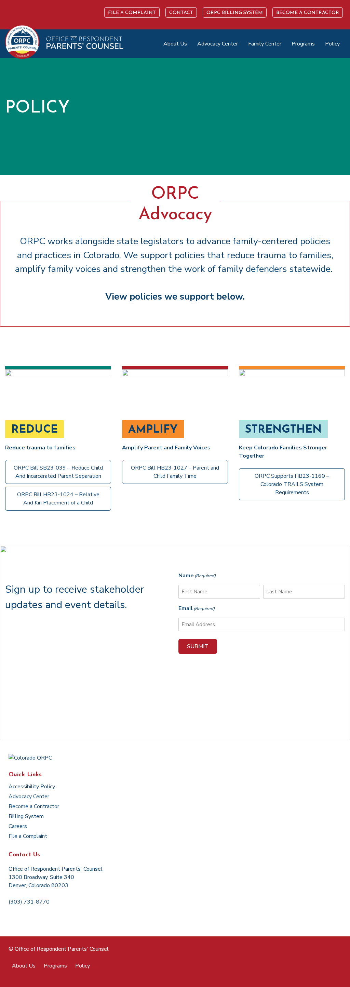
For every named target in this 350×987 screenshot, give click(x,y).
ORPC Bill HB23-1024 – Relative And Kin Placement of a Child (58, 498)
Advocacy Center (217, 44)
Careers (18, 826)
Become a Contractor (307, 12)
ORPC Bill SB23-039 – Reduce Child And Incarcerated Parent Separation (58, 472)
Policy (332, 44)
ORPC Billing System (234, 12)
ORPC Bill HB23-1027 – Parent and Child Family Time (175, 472)
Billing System (26, 816)
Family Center (264, 44)
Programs (303, 44)
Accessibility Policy (32, 786)
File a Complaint (132, 12)
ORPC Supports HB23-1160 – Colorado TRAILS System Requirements (292, 484)
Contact (181, 12)
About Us (175, 44)
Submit (197, 646)
